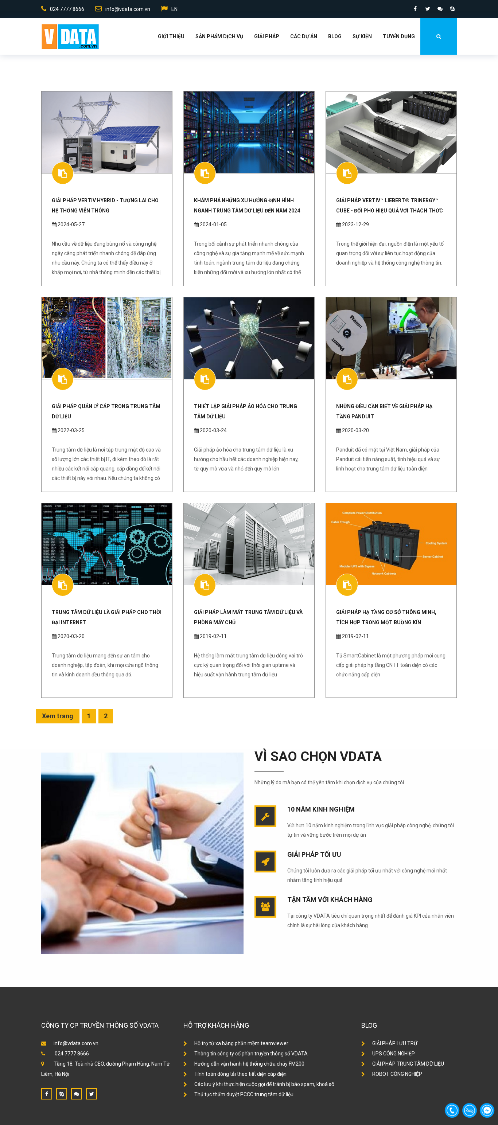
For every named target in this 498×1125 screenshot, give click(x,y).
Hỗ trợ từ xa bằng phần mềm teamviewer (241, 1043)
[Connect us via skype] (61, 1093)
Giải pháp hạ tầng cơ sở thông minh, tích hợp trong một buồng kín (386, 617)
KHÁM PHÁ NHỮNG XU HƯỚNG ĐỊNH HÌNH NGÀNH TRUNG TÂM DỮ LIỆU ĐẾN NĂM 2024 (247, 206)
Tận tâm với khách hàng (330, 899)
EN (174, 9)
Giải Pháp (266, 36)
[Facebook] (415, 8)
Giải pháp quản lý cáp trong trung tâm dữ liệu (106, 411)
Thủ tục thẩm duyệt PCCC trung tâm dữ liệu (243, 1094)
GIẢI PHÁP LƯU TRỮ (394, 1043)
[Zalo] (440, 8)
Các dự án (303, 36)
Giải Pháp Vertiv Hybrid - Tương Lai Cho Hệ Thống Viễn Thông (105, 206)
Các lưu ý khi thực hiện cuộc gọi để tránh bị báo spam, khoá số (264, 1084)
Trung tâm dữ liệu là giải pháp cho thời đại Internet (107, 617)
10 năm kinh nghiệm (321, 809)
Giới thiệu (171, 36)
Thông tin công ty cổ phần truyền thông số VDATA (251, 1053)
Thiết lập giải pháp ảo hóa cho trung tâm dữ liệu (245, 411)
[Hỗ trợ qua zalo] (76, 1093)
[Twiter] (91, 1093)
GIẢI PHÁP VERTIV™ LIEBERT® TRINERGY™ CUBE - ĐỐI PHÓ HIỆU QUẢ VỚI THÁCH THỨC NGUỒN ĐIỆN (389, 206)
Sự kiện (362, 36)
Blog (335, 36)
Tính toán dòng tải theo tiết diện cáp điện (240, 1074)
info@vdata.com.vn (127, 9)
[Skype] (452, 8)
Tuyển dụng (399, 36)
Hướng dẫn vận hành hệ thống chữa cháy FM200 (249, 1064)
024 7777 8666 (67, 9)
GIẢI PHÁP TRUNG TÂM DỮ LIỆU (408, 1064)
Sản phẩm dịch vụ (219, 36)
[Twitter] (427, 8)
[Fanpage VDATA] (46, 1093)
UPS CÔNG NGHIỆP (393, 1053)
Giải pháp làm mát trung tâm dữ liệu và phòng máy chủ (248, 617)
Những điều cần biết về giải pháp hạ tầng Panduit (384, 411)
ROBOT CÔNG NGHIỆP (397, 1074)
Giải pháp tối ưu (314, 854)
